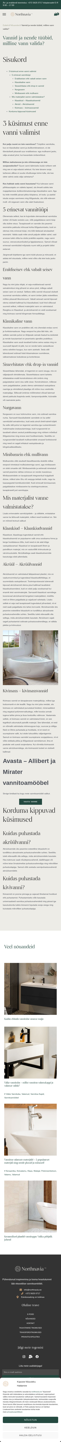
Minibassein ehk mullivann (26, 93)
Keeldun (31, 1427)
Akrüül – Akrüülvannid (24, 104)
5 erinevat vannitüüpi (21, 75)
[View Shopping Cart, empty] (55, 14)
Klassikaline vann (22, 82)
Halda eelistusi (30, 1435)
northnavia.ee (36, 1392)
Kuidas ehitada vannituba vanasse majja (23, 1019)
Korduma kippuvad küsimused (22, 111)
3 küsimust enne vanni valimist (22, 71)
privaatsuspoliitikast (14, 1412)
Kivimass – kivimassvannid (27, 108)
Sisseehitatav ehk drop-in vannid (29, 86)
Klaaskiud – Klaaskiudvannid (27, 100)
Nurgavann (20, 89)
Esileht (6, 25)
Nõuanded (15, 25)
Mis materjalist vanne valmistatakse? (28, 97)
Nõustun (30, 1420)
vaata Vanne (30, 802)
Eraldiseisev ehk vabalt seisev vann (31, 78)
